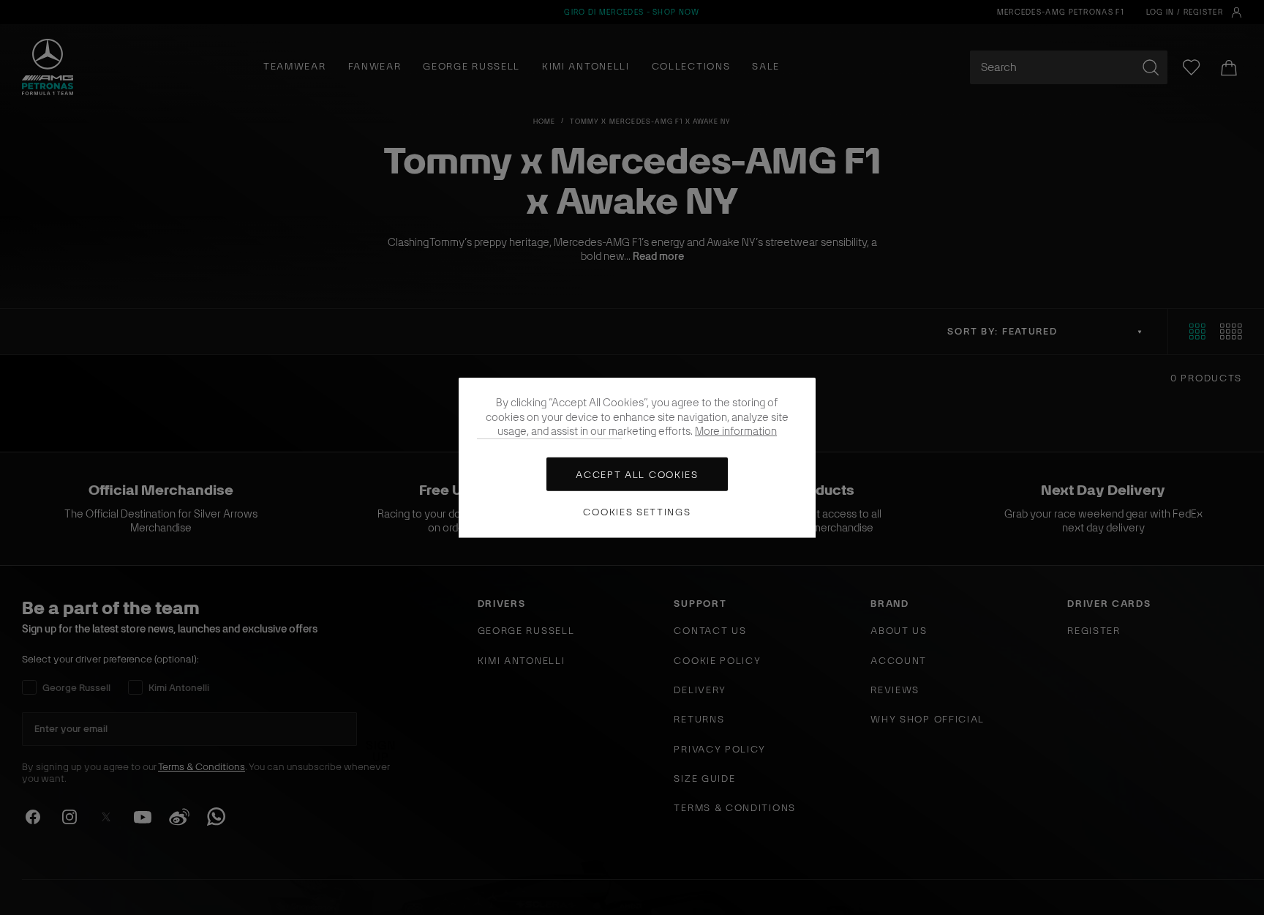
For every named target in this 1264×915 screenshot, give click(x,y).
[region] (637, 458)
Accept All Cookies (637, 474)
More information (736, 431)
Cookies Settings (637, 512)
